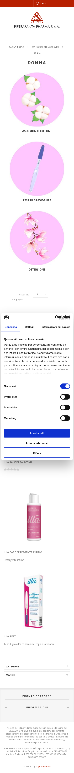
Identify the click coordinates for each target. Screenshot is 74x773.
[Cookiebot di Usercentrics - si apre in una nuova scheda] (55, 317)
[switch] (65, 397)
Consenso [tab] (11, 326)
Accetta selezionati (37, 443)
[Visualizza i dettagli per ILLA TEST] (34, 601)
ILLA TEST (10, 636)
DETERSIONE (37, 269)
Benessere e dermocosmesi (45, 47)
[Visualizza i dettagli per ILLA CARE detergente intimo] (34, 517)
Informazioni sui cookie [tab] (56, 326)
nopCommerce (43, 766)
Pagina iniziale (16, 47)
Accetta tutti (37, 433)
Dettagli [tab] (29, 326)
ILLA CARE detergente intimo (23, 552)
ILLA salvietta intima (18, 462)
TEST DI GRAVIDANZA (37, 200)
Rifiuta (37, 453)
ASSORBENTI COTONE (37, 131)
